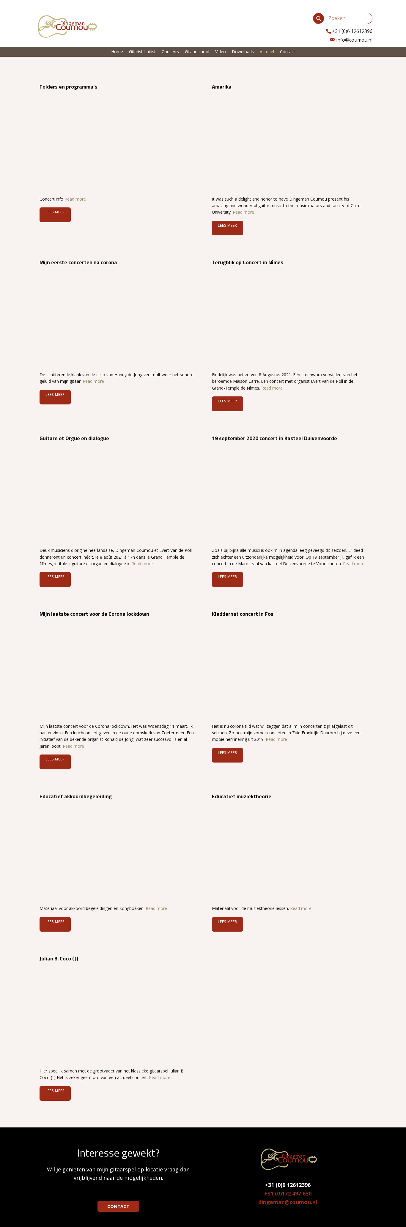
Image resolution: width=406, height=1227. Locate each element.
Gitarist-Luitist (142, 51)
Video (220, 51)
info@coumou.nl (353, 40)
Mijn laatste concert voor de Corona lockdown (94, 614)
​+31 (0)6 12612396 (351, 31)
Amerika (222, 87)
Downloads (243, 51)
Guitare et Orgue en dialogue (74, 438)
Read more (75, 199)
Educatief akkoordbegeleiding (76, 796)
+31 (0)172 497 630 (287, 1193)
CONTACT (118, 1206)
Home (117, 51)
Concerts (170, 51)
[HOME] (66, 26)
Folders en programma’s (68, 87)
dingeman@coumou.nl (287, 1202)
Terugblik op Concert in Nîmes (247, 262)
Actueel (267, 51)
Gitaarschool (197, 51)
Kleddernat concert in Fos (242, 614)
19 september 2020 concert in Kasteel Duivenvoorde (274, 438)
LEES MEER (55, 212)
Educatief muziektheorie (241, 796)
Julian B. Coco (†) (59, 958)
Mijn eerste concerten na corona (78, 262)
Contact (287, 51)
